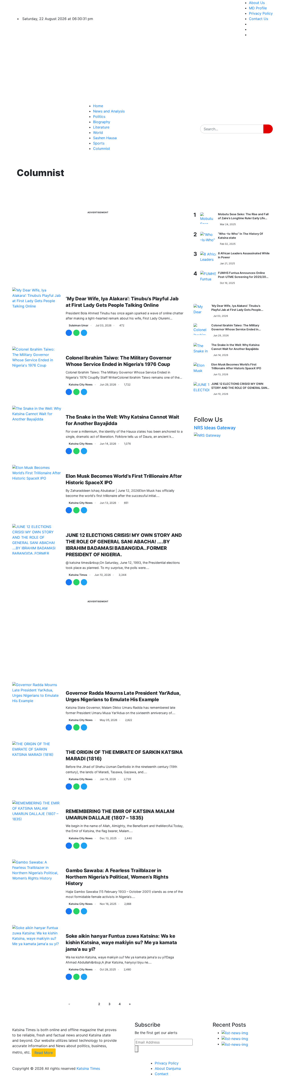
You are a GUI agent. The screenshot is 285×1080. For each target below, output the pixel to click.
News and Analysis (109, 111)
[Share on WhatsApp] (76, 333)
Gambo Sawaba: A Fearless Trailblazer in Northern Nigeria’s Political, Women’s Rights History (117, 876)
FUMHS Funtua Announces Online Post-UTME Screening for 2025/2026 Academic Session (244, 276)
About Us (257, 2)
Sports (98, 143)
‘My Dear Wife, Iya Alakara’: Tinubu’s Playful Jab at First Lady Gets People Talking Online (236, 309)
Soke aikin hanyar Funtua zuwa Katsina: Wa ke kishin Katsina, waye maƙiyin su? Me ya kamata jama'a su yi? (121, 942)
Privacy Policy (261, 13)
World (98, 132)
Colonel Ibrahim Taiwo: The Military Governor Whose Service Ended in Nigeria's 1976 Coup (235, 329)
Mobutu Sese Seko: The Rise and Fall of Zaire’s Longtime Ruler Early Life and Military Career (243, 218)
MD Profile (258, 8)
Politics (99, 116)
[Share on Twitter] (84, 333)
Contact (161, 1074)
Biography (101, 122)
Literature (101, 127)
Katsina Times (88, 1068)
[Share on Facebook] (69, 333)
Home (98, 106)
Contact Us (258, 18)
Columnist (101, 148)
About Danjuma (168, 1068)
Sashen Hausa (105, 138)
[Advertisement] (176, 72)
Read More (44, 1052)
